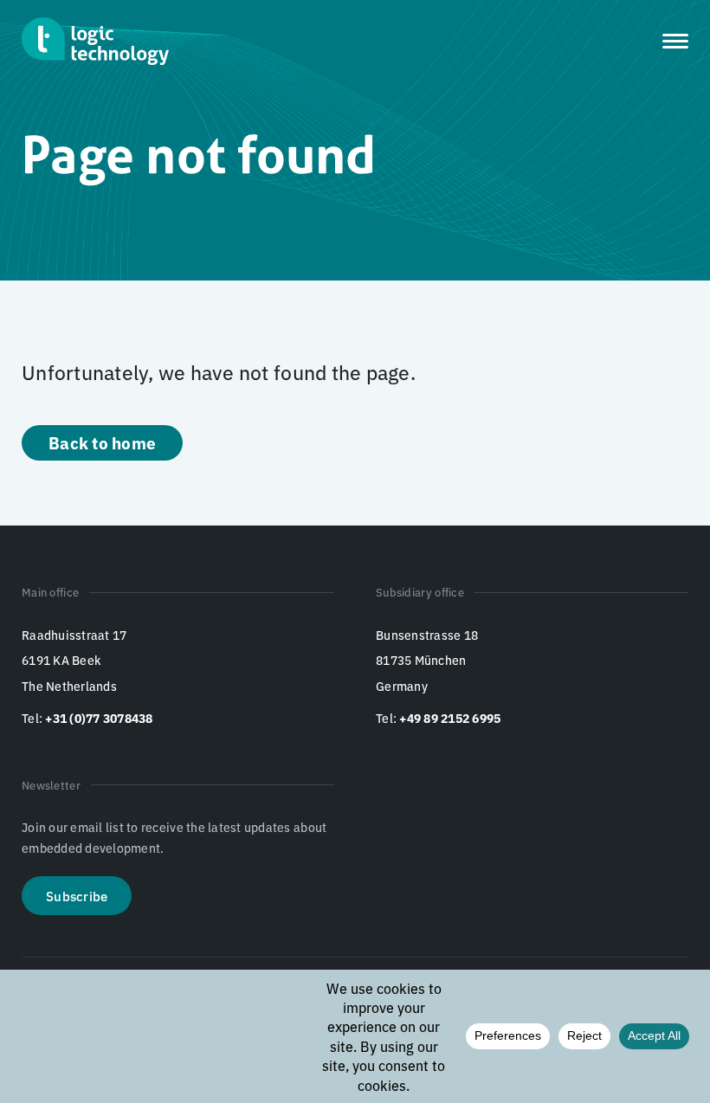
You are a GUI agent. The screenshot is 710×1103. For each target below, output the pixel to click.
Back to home (102, 442)
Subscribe (76, 896)
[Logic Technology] (95, 41)
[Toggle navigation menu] (675, 41)
